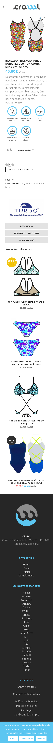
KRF (26, 636)
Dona (22, 183)
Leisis (26, 644)
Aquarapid (27, 600)
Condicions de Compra (26, 714)
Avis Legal (26, 710)
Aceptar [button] (13, 738)
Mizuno (26, 647)
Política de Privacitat (26, 701)
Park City (27, 651)
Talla (9, 149)
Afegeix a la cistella (21, 170)
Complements (27, 575)
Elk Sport (26, 618)
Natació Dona (32, 183)
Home (26, 564)
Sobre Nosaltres (27, 686)
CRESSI (26, 614)
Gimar (26, 625)
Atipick (26, 607)
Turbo (26, 666)
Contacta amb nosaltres (26, 694)
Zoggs (26, 669)
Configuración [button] (27, 738)
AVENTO (26, 611)
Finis (26, 622)
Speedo (26, 658)
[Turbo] (26, 209)
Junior (26, 571)
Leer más (41, 738)
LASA (26, 640)
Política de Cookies (26, 705)
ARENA (26, 603)
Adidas (26, 592)
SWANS (26, 662)
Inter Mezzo (26, 633)
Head (26, 629)
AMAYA (26, 596)
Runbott (26, 655)
